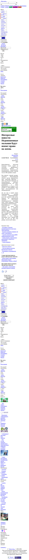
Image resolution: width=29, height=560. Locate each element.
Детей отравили (6, 242)
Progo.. (3, 112)
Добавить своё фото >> (3, 524)
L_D (16, 159)
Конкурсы (16, 5)
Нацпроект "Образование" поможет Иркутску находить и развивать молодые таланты (4, 420)
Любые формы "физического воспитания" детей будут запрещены (9, 239)
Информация (3, 34)
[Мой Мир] (7, 124)
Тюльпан (4, 469)
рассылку (13, 127)
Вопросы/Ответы (3, 29)
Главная (3, 5)
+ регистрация (4, 89)
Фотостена (3, 25)
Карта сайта (3, 33)
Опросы (2, 30)
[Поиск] (1, 4)
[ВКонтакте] (2, 124)
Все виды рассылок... (3, 45)
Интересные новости (15, 156)
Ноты (10, 7)
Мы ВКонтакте (7, 125)
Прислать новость (6, 246)
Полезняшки (23, 5)
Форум (12, 5)
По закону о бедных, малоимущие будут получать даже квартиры (9, 229)
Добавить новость (3, 14)
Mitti (2, 117)
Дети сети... (4, 1)
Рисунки (15, 7)
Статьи (2, 7)
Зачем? (3, 43)
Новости (7, 5)
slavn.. (2, 101)
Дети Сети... (12, 549)
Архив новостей (3, 16)
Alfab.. (3, 95)
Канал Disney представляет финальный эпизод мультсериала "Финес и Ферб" (9, 260)
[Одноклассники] (5, 124)
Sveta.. (2, 106)
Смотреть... (3, 547)
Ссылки (7, 7)
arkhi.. (2, 71)
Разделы (4, 18)
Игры (19, 7)
